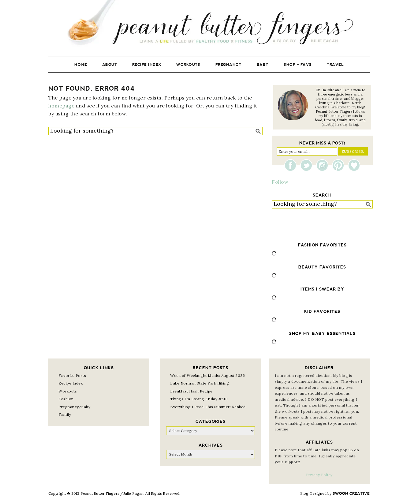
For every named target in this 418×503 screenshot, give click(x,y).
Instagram (323, 165)
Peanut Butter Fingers (209, 23)
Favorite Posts (72, 375)
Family (64, 414)
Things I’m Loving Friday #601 (199, 398)
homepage (61, 106)
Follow (280, 182)
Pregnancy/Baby (74, 406)
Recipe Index (70, 383)
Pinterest (339, 165)
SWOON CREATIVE (351, 493)
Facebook (292, 165)
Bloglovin (354, 165)
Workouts (67, 391)
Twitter (307, 165)
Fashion (66, 398)
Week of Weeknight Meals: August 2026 (207, 375)
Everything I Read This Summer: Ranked (208, 406)
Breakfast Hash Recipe (191, 391)
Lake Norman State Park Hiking (199, 383)
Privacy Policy (319, 474)
